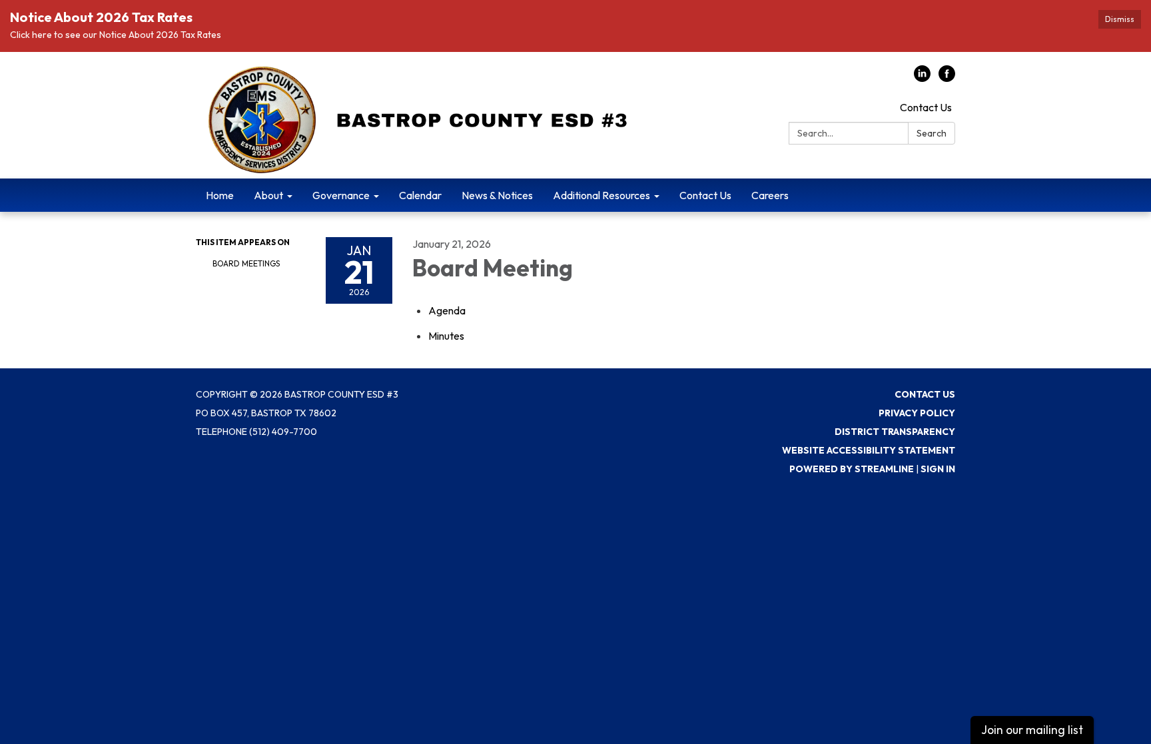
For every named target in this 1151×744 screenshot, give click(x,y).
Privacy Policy (917, 413)
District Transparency (895, 432)
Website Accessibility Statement (868, 450)
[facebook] (947, 78)
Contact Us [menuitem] (705, 195)
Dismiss (1119, 19)
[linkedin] (922, 78)
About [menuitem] (268, 195)
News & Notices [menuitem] (497, 195)
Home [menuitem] (220, 195)
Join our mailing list (1032, 729)
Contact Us (926, 107)
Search (932, 133)
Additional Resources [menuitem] (601, 195)
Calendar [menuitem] (420, 195)
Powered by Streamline (851, 469)
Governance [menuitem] (341, 195)
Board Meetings (246, 263)
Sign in (938, 469)
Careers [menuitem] (770, 195)
